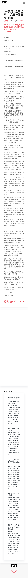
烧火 (20, 20)
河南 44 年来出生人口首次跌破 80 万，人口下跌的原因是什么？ (14, 462)
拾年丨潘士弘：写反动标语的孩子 (14, 429)
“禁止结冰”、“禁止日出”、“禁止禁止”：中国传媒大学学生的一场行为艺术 (14, 526)
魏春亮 (6, 20)
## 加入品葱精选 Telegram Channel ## (12, 30)
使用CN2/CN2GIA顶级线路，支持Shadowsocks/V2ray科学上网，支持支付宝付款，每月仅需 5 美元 (14, 26)
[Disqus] (14, 331)
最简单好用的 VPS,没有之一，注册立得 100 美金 (14, 302)
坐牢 (7, 22)
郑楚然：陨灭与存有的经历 (14, 494)
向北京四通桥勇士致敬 (14, 398)
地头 (5, 22)
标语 (22, 20)
